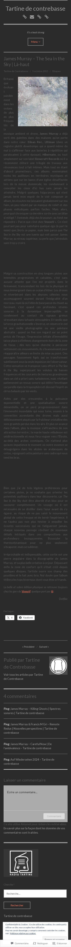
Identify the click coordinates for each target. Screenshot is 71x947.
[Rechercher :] (35, 893)
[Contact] (32, 17)
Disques (56, 71)
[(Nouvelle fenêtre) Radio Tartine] (21, 876)
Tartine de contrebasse (35, 8)
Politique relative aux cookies (23, 933)
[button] (43, 101)
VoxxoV (26, 591)
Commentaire (54, 816)
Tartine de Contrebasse (16, 71)
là (52, 591)
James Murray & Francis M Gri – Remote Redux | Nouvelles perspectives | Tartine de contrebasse (31, 728)
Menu (34, 41)
